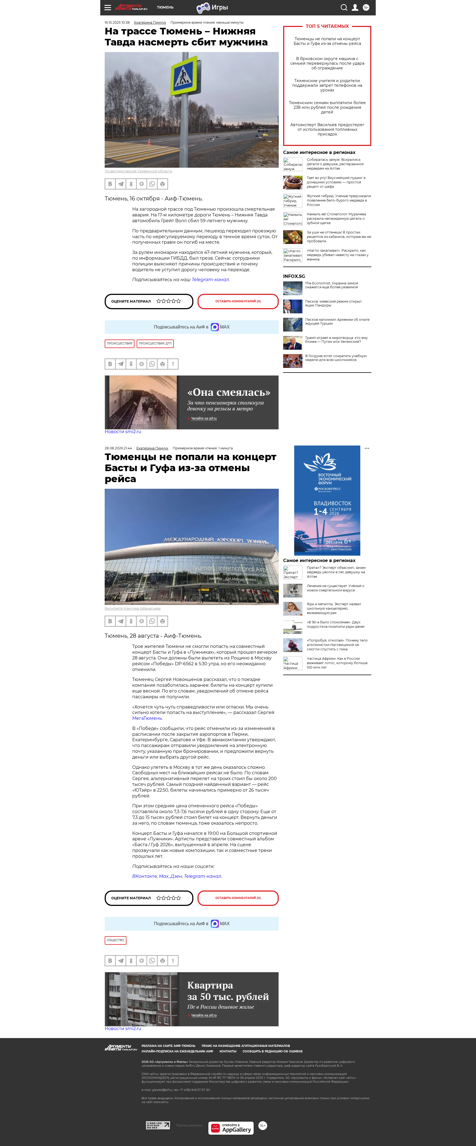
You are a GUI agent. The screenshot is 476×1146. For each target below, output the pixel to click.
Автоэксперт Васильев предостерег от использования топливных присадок (327, 130)
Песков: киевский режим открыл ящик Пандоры (333, 303)
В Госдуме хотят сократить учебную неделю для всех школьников (336, 358)
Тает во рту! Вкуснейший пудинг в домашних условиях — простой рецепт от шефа (336, 182)
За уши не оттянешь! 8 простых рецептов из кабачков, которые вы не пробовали (339, 236)
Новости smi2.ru (123, 431)
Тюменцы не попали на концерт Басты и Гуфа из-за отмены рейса (327, 41)
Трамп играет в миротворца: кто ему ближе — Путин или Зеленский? (336, 340)
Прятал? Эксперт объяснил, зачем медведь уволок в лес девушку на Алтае (336, 572)
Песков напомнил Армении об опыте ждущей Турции (337, 321)
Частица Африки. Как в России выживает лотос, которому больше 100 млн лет (337, 662)
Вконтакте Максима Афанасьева (133, 608)
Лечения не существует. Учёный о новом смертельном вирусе (335, 588)
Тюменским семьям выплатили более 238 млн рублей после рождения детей (327, 108)
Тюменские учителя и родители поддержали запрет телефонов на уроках (327, 85)
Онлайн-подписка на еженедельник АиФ (177, 1051)
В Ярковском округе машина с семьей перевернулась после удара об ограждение (327, 63)
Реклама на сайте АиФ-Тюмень (168, 1046)
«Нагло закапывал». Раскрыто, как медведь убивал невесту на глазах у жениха (338, 254)
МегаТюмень (147, 718)
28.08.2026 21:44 (118, 448)
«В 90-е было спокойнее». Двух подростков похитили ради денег (336, 624)
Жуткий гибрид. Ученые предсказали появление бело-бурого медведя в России (339, 200)
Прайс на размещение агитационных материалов (246, 1046)
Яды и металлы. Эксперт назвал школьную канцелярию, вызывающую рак (334, 608)
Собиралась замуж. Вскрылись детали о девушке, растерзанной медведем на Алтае (335, 163)
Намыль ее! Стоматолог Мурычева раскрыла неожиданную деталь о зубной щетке (336, 218)
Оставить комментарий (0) (238, 301)
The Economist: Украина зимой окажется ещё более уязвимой (331, 285)
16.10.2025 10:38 (117, 22)
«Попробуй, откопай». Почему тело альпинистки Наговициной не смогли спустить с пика (337, 644)
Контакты (228, 1051)
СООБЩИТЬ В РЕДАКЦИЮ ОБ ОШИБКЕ (273, 1051)
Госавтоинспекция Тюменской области (138, 171)
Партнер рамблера (189, 1125)
